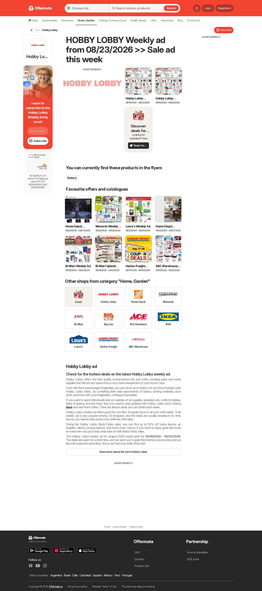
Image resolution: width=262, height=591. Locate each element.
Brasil (67, 575)
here (69, 407)
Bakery (72, 178)
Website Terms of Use (104, 586)
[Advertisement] (92, 96)
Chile (75, 575)
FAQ (137, 552)
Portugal (127, 575)
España (97, 575)
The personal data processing (138, 586)
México (108, 575)
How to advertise (197, 552)
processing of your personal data (38, 185)
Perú (117, 575)
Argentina (56, 575)
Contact (139, 559)
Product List (193, 20)
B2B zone (193, 559)
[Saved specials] (197, 8)
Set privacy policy (77, 586)
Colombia (85, 575)
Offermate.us (56, 586)
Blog (180, 20)
